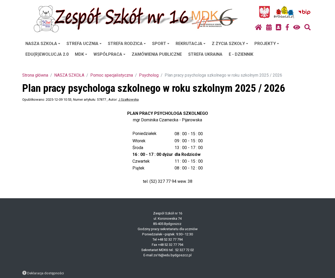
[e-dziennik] (278, 27)
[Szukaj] (307, 27)
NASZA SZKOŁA (41, 43)
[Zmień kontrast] (296, 27)
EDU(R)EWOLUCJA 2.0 (47, 54)
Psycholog (149, 75)
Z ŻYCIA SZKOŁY (228, 43)
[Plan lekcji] (269, 27)
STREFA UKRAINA (205, 54)
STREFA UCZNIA (82, 43)
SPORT (159, 43)
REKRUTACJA (189, 43)
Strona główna (35, 75)
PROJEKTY (265, 43)
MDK (79, 54)
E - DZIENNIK (241, 54)
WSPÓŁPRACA (107, 54)
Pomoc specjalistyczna (111, 75)
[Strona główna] (258, 27)
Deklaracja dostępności (45, 273)
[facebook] (287, 27)
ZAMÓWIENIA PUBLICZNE (157, 54)
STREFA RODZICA (125, 43)
